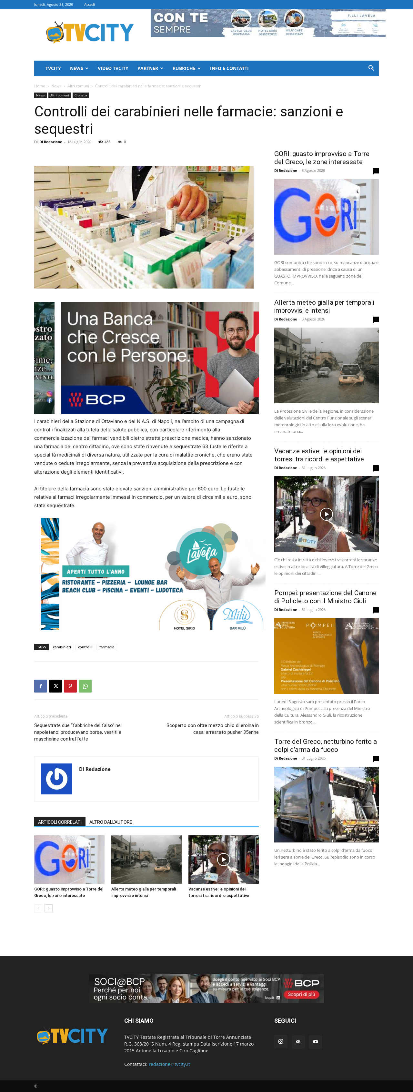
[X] (55, 686)
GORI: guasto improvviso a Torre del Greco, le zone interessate (321, 158)
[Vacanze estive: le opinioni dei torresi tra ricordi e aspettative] (223, 859)
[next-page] (49, 908)
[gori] (180, 358)
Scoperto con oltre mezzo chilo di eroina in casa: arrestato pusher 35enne (212, 729)
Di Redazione (50, 141)
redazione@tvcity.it (169, 1064)
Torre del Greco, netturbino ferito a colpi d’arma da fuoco (325, 745)
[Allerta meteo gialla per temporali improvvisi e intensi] (146, 859)
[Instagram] (280, 1041)
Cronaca (81, 95)
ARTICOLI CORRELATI (60, 822)
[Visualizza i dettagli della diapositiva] (153, 574)
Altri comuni (78, 86)
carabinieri (62, 646)
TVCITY (53, 68)
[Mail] (298, 1042)
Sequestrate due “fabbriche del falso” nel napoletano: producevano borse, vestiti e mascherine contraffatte (78, 732)
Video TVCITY (113, 68)
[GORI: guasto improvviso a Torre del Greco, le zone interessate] (69, 859)
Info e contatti (229, 68)
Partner (147, 68)
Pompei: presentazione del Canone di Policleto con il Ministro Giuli (325, 597)
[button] (371, 69)
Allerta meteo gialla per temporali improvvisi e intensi (324, 306)
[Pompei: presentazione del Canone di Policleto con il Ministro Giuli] (326, 656)
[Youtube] (315, 1042)
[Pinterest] (70, 686)
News (76, 68)
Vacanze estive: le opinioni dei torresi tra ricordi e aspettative (319, 455)
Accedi (89, 4)
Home (39, 86)
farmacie (106, 646)
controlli (85, 646)
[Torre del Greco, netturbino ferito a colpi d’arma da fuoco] (326, 804)
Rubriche (184, 68)
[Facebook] (40, 686)
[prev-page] (38, 908)
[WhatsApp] (85, 686)
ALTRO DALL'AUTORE (110, 822)
